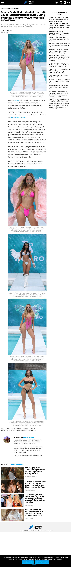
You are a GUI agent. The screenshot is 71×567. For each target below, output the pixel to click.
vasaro (34, 430)
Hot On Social (17, 464)
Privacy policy (42, 562)
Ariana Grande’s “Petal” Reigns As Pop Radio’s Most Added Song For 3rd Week (59, 39)
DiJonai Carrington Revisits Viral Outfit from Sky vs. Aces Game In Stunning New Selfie (35, 512)
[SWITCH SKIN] (65, 2)
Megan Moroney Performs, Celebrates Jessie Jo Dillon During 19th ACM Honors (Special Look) (59, 33)
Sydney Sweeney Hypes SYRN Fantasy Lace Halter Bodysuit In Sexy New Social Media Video (35, 484)
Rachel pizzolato (24, 430)
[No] (34, 564)
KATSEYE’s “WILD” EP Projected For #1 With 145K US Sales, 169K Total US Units (59, 45)
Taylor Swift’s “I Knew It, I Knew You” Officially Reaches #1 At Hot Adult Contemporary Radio (59, 81)
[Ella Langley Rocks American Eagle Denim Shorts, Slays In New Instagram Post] (12, 473)
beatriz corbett (7, 429)
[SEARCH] (68, 2)
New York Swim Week (17, 117)
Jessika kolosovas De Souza (25, 429)
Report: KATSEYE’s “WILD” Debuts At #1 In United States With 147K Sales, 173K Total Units (59, 19)
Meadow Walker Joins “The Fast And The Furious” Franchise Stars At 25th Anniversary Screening (59, 51)
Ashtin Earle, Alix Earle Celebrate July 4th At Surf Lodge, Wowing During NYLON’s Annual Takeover (35, 499)
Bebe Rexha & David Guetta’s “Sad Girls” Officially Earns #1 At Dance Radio (59, 87)
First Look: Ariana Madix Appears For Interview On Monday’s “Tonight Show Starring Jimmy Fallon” (59, 64)
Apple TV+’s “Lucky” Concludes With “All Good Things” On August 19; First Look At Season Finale (59, 70)
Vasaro (16, 100)
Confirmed (28, 562)
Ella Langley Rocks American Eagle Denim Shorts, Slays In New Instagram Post (35, 471)
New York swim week (9, 430)
